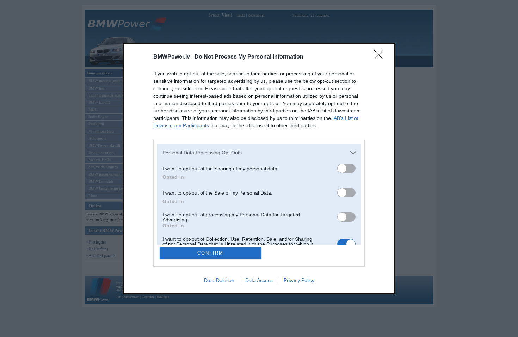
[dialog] (259, 168)
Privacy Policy (299, 280)
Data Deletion (219, 280)
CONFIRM (210, 253)
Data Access (259, 280)
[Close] (381, 57)
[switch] (346, 168)
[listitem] (259, 153)
